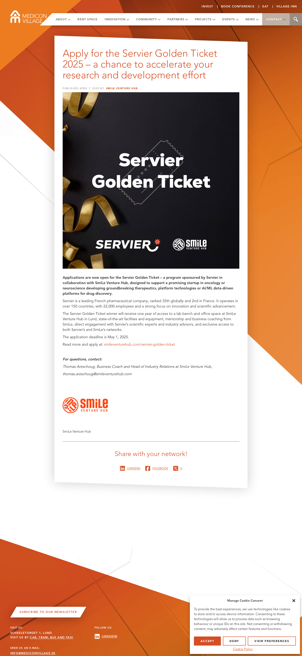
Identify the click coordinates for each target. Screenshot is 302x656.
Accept (207, 641)
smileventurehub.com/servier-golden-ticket (139, 344)
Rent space (87, 19)
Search (296, 19)
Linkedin (133, 468)
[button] (294, 601)
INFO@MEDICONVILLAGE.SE (32, 653)
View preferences (271, 641)
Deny (234, 641)
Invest (207, 6)
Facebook (160, 468)
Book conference (238, 6)
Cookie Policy (243, 649)
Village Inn (286, 6)
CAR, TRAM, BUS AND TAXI (51, 637)
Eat (265, 6)
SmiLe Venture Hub (122, 88)
